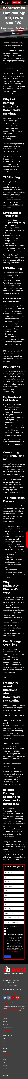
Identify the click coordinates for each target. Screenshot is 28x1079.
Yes (8, 928)
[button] (25, 2)
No (7, 931)
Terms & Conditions (12, 951)
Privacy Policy (10, 953)
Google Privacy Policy (14, 1008)
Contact (13, 849)
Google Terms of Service (10, 1010)
